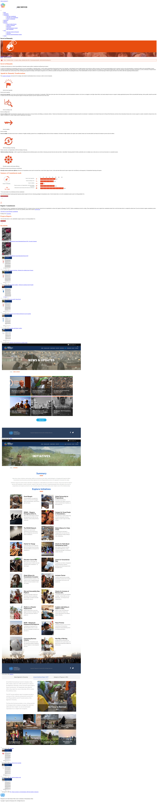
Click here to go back (4, 211)
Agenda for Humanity (10, 25)
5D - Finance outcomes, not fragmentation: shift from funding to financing (24, 791)
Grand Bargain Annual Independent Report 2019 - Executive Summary (23, 241)
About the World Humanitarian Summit (14, 34)
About (4, 30)
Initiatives (5, 21)
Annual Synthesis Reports (11, 24)
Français (31, 270)
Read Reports (3, 220)
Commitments (6, 15)
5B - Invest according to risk (15, 777)
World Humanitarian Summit (12, 28)
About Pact (8, 33)
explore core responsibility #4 (6, 56)
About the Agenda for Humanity (12, 31)
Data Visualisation (9, 29)
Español (31, 284)
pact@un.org (37, 209)
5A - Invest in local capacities (15, 762)
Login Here (8, 213)
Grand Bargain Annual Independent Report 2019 (18, 255)
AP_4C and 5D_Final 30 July (15, 299)
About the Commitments (11, 16)
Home (4, 12)
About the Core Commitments (12, 17)
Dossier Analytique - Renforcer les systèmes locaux (20, 270)
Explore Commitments (10, 18)
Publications (8, 26)
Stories (11, 438)
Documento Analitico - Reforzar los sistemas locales (20, 284)
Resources (5, 22)
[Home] (8, 7)
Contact (4, 35)
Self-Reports (5, 20)
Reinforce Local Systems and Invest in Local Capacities (20, 313)
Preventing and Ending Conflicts (15, 328)
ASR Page (12, 748)
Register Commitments (13, 211)
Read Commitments (4, 196)
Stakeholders (5, 13)
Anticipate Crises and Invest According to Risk (18, 342)
